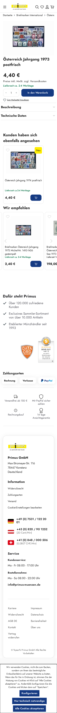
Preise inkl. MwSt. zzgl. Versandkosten (25, 81)
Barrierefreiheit (38, 621)
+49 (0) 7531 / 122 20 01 (31, 520)
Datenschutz (37, 614)
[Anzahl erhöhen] (16, 93)
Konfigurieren (29, 693)
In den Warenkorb (38, 93)
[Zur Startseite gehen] (19, 7)
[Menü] (5, 7)
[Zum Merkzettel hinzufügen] (8, 150)
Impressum (36, 608)
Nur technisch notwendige (29, 701)
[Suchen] (37, 7)
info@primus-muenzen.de (24, 585)
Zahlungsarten (15, 495)
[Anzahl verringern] (6, 93)
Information (16, 481)
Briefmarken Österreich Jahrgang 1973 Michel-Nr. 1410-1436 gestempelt (21, 250)
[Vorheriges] (5, 241)
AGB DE (12, 621)
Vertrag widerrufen (13, 635)
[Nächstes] (51, 241)
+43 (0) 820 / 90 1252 (32, 529)
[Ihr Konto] (47, 7)
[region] (28, 38)
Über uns (35, 627)
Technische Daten (13, 115)
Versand (12, 501)
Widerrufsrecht (15, 488)
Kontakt (12, 627)
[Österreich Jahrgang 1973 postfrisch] (28, 38)
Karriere (12, 608)
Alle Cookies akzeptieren (29, 708)
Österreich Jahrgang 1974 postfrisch (23, 180)
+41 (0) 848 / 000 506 (32, 540)
